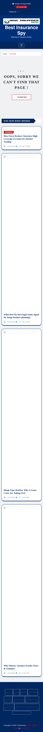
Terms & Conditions (32, 698)
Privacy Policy (33, 691)
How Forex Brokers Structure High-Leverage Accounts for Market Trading (21, 139)
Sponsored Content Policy (21, 713)
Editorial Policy (9, 705)
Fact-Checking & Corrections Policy (27, 705)
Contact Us (9, 691)
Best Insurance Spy (21, 30)
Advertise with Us (18, 698)
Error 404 (13, 54)
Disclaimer (24, 691)
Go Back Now (22, 97)
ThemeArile (25, 728)
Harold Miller (11, 146)
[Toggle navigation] (21, 45)
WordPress (30, 725)
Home (5, 54)
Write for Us (8, 698)
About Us (16, 691)
